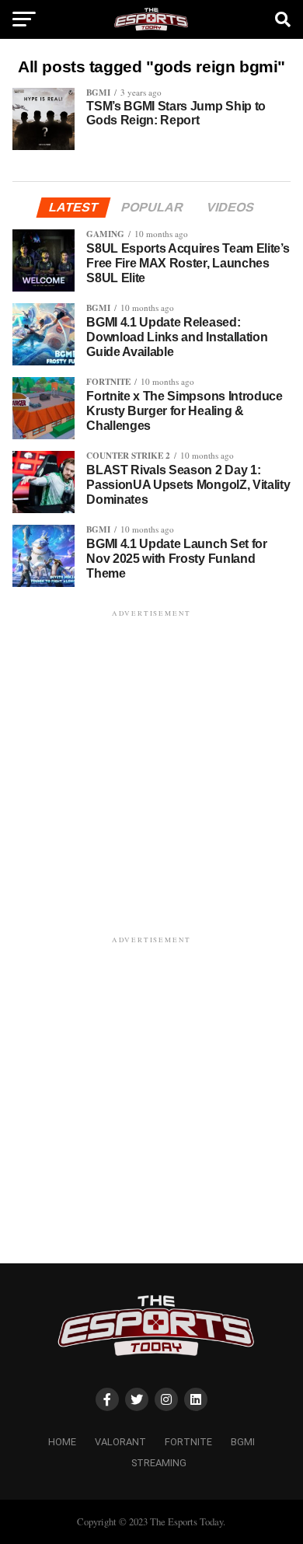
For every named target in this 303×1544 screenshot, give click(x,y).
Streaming (158, 1463)
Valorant (120, 1442)
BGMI (243, 1442)
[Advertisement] (151, 772)
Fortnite (188, 1442)
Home (62, 1442)
